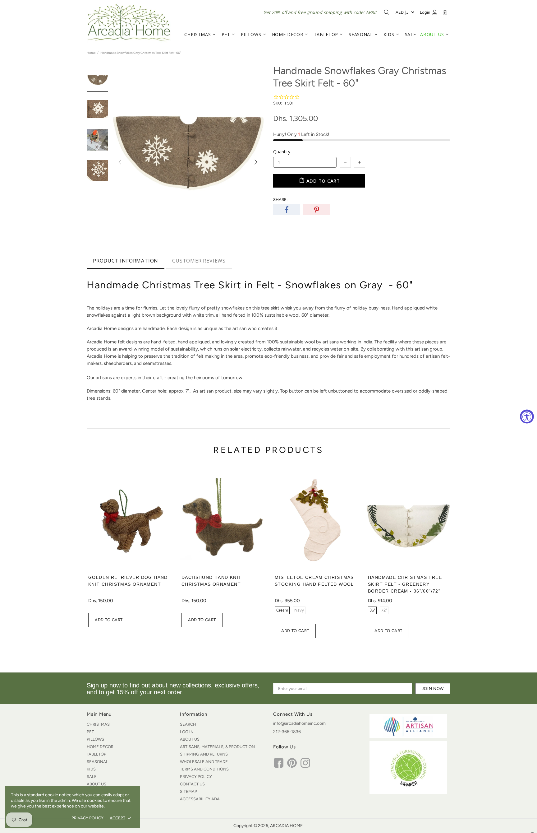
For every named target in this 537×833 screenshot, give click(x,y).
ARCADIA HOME (129, 23)
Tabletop (96, 754)
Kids (91, 769)
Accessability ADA (200, 799)
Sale (92, 776)
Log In (187, 731)
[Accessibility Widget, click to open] (527, 417)
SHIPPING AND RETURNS (204, 754)
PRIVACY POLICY (87, 818)
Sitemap (188, 791)
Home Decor (100, 746)
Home (91, 53)
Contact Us (192, 784)
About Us (96, 784)
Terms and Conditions (204, 769)
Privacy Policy (196, 776)
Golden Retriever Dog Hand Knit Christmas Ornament (128, 581)
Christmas (98, 724)
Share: (280, 199)
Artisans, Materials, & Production (217, 746)
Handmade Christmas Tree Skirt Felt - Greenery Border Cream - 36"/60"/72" (405, 584)
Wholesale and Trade (204, 761)
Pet (90, 731)
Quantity (281, 152)
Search (188, 724)
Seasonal (97, 761)
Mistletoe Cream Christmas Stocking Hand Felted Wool (314, 581)
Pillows (95, 739)
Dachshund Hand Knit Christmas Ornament (211, 581)
